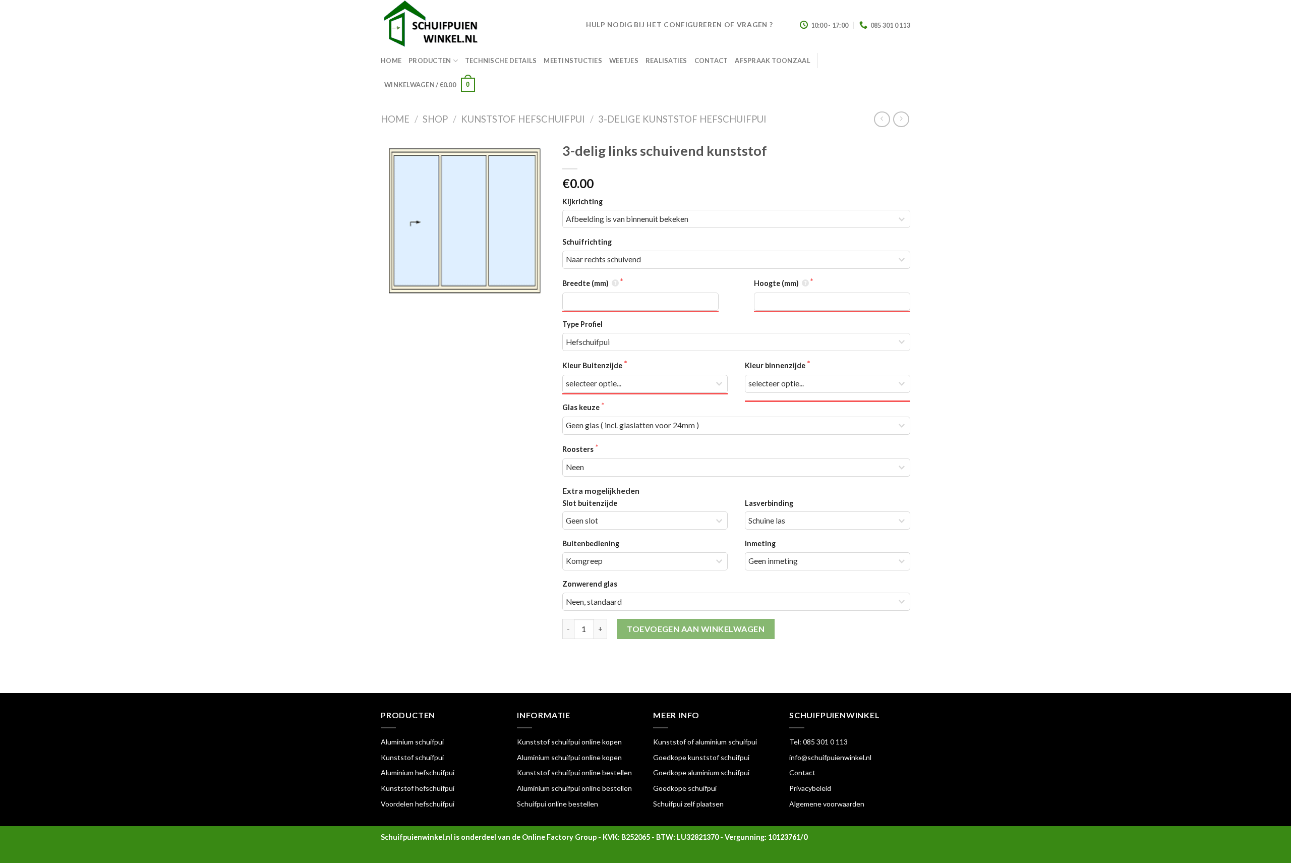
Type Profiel (582, 324)
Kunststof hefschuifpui (523, 119)
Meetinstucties (573, 60)
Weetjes (623, 60)
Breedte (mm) (586, 283)
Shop (435, 119)
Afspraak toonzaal (772, 60)
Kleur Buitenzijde (593, 365)
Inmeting (760, 543)
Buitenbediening (590, 543)
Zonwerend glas (589, 584)
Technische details (501, 60)
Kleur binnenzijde (776, 365)
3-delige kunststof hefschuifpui (682, 119)
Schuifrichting (587, 242)
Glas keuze (581, 407)
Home (395, 119)
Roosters (578, 449)
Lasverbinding (769, 503)
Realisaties (666, 60)
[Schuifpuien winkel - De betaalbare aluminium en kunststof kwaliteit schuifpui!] (476, 25)
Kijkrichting (582, 201)
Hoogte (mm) (777, 283)
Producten (429, 60)
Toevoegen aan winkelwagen (696, 629)
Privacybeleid (810, 788)
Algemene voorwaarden (826, 803)
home (391, 60)
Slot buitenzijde (589, 503)
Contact (711, 60)
